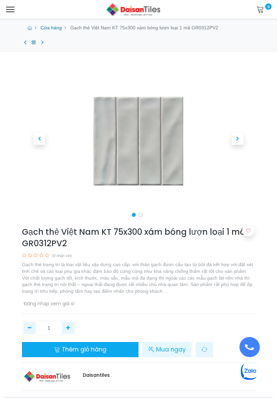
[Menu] (10, 9)
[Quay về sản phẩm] (34, 42)
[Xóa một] (29, 328)
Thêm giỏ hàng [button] (83, 349)
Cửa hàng (51, 27)
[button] (39, 138)
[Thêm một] (68, 328)
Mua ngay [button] (170, 349)
